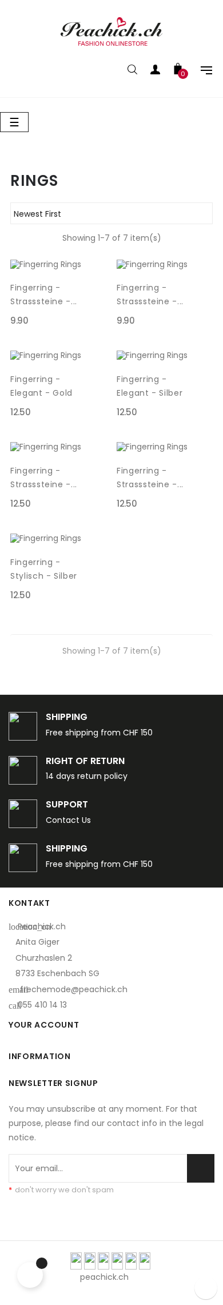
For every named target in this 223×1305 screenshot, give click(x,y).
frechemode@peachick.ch (74, 989)
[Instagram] (184, 1277)
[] (99, 321)
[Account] (155, 71)
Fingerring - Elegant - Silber (149, 386)
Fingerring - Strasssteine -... (43, 294)
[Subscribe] (200, 1168)
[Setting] (200, 71)
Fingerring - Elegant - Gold (41, 386)
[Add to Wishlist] (99, 288)
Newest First (110, 214)
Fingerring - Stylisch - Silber (43, 569)
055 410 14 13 (42, 1004)
